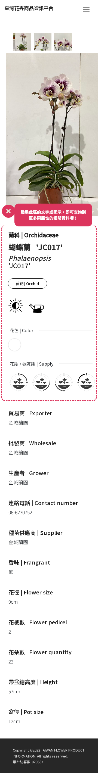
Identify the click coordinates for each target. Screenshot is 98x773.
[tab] (22, 42)
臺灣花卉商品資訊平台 (28, 7)
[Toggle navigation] (86, 9)
